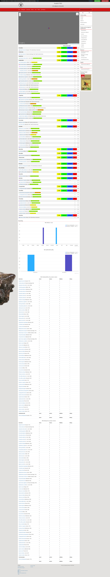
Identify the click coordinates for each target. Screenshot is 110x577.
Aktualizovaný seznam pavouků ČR (85, 52)
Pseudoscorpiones (83, 22)
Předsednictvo (83, 43)
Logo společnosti (84, 39)
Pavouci (19, 571)
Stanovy (82, 46)
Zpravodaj (28, 9)
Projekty (82, 45)
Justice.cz (19, 569)
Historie (82, 34)
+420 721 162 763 (21, 566)
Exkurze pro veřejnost (85, 32)
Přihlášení (43, 9)
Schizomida (82, 24)
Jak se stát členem (84, 35)
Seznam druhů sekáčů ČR (85, 64)
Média (39, 9)
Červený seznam (84, 57)
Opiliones (82, 20)
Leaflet (70, 43)
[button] (48, 28)
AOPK (18, 574)
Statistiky (31, 566)
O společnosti (83, 41)
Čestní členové (83, 30)
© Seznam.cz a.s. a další (75, 43)
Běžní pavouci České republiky (84, 55)
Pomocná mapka (32, 565)
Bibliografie (23, 9)
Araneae (81, 17)
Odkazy (32, 9)
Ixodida (81, 18)
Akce (35, 9)
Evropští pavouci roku (85, 59)
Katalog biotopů (84, 37)
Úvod (19, 9)
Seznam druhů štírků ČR (85, 69)
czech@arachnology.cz (21, 567)
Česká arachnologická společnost (23, 570)
